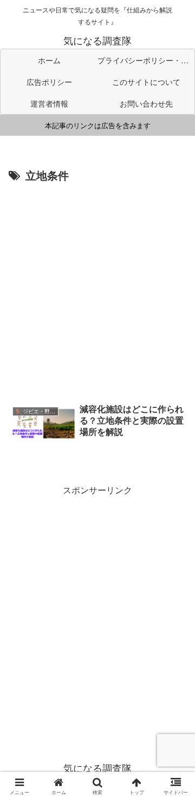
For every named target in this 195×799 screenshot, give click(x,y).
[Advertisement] (97, 288)
